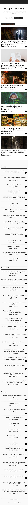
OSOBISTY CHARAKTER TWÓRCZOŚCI (14, 197)
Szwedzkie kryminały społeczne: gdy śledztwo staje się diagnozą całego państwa (13, 152)
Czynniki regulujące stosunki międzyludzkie (14, 209)
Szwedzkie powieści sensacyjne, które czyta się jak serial (12, 86)
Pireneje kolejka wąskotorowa (14, 448)
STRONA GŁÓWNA (18, 17)
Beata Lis (3, 68)
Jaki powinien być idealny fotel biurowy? (14, 215)
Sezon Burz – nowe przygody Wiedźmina (14, 171)
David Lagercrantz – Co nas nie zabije (14, 228)
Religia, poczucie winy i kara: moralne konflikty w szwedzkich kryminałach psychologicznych (14, 43)
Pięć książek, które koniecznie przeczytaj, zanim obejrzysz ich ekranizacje (11, 107)
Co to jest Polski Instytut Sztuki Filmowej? (14, 252)
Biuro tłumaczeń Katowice (14, 429)
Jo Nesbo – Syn (14, 203)
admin (9, 172)
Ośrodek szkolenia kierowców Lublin (14, 476)
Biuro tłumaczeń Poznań (14, 436)
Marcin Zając (4, 111)
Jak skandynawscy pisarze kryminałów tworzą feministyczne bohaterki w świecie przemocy (12, 65)
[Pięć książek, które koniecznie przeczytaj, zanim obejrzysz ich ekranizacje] (14, 98)
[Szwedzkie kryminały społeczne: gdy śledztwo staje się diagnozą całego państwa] (14, 142)
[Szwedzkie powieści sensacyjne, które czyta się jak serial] (14, 77)
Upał (14, 442)
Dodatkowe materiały (14, 499)
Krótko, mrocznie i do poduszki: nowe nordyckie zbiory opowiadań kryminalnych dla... (13, 130)
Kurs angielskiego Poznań (14, 185)
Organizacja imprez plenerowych (14, 234)
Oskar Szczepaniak (5, 46)
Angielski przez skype (14, 258)
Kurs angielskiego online (14, 246)
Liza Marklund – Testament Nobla (14, 470)
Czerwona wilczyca (14, 403)
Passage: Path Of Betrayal (14, 240)
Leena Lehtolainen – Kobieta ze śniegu (14, 222)
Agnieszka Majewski (5, 89)
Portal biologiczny (14, 423)
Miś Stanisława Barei (14, 191)
